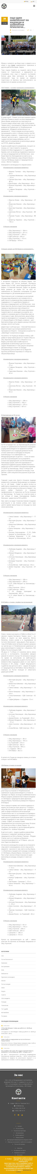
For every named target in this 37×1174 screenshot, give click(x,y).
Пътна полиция (5, 984)
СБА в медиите (5, 998)
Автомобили (5, 1012)
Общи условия (20, 1137)
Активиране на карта (20, 1150)
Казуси (3, 991)
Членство (19, 1148)
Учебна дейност (19, 1135)
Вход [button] (26, 1)
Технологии (4, 1005)
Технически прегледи (20, 1131)
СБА (2, 956)
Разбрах (9, 1159)
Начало (20, 1126)
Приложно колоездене (18, 30)
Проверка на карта (19, 1152)
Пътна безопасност (7, 959)
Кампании (4, 963)
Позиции (3, 1002)
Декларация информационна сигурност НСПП (19, 1139)
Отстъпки (19, 1155)
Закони (3, 980)
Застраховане (5, 966)
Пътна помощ (19, 1128)
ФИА (2, 970)
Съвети (3, 995)
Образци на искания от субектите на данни (20, 1142)
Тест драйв (4, 1009)
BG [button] (34, 1)
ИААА (3, 988)
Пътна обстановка (19, 1144)
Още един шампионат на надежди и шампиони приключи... (19, 22)
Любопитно (4, 973)
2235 (4, 23)
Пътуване (4, 1016)
